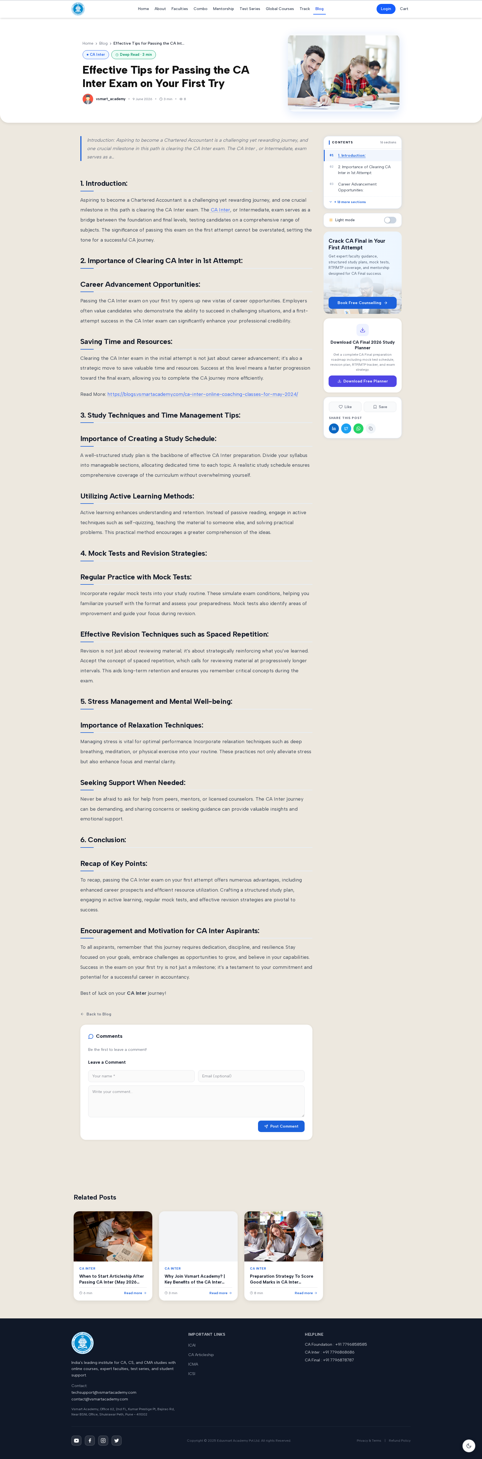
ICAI (192, 1345)
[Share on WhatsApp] (358, 428)
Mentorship (223, 8)
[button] (390, 220)
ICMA (193, 1364)
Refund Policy (400, 1441)
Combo (201, 8)
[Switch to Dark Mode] (468, 1445)
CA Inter (219, 210)
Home (143, 8)
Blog (319, 8)
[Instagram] (103, 1441)
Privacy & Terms (369, 1441)
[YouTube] (76, 1441)
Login (386, 8)
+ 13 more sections (350, 202)
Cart (404, 8)
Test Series (250, 8)
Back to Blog (98, 1014)
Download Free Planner (365, 381)
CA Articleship (201, 1354)
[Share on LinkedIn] (334, 428)
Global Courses (280, 8)
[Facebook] (90, 1441)
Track (305, 8)
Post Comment (284, 1126)
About (160, 8)
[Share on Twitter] (346, 428)
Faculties (180, 8)
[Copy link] (371, 428)
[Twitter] (117, 1441)
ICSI (191, 1373)
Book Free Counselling (359, 302)
